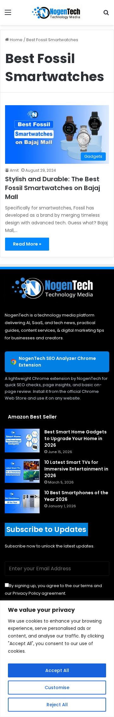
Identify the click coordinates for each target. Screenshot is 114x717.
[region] (57, 658)
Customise (57, 687)
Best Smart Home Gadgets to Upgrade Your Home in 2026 (75, 438)
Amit (14, 170)
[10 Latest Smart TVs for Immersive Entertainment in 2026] (22, 471)
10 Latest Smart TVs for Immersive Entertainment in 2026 (76, 469)
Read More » (27, 244)
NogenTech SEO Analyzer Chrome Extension (57, 361)
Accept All (57, 670)
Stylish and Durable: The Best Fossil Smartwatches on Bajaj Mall (52, 188)
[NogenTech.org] (57, 12)
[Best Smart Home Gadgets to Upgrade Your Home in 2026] (22, 440)
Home (15, 40)
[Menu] (8, 15)
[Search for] (106, 15)
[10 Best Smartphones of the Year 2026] (22, 501)
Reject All (57, 704)
